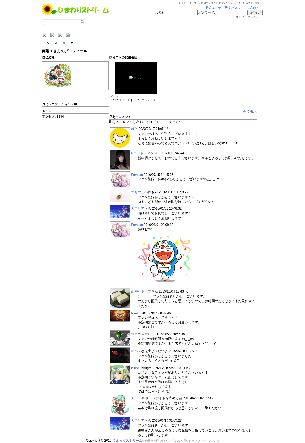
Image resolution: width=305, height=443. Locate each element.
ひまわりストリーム (127, 440)
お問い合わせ (189, 440)
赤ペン (136, 351)
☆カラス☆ (139, 334)
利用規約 (159, 440)
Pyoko (135, 313)
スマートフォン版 (208, 440)
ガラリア (137, 208)
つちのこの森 (141, 192)
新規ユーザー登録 (217, 8)
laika (134, 368)
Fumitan (137, 175)
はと (134, 129)
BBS (177, 440)
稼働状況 (147, 440)
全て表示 (250, 111)
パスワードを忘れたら (247, 8)
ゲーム (114, 96)
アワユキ (137, 398)
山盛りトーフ (141, 291)
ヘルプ (170, 440)
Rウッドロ (139, 153)
